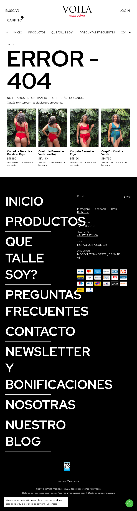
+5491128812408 (87, 235)
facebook (99, 209)
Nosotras (40, 404)
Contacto (40, 331)
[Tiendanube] (68, 481)
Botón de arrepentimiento (101, 493)
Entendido (52, 503)
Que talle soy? (62, 32)
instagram (84, 209)
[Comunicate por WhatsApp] (129, 503)
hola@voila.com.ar (92, 245)
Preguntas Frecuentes (97, 32)
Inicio (17, 32)
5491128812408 (86, 226)
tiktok (113, 209)
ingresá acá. (79, 493)
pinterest (83, 212)
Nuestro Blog (35, 433)
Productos (36, 32)
